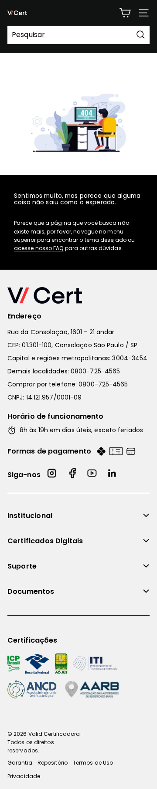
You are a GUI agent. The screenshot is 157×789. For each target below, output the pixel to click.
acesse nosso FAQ (39, 248)
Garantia (19, 762)
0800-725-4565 (95, 371)
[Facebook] (72, 474)
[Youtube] (92, 474)
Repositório (53, 762)
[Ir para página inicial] (78, 295)
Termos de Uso (93, 762)
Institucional (29, 516)
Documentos (31, 591)
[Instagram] (52, 474)
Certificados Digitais (45, 541)
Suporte (22, 566)
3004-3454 (129, 358)
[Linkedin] (112, 474)
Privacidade (23, 776)
